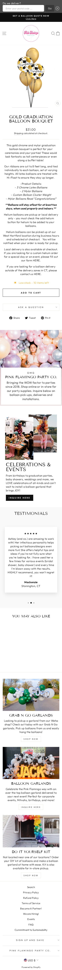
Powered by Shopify (31, 967)
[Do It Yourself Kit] (31, 831)
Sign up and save (30, 940)
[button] (56, 8)
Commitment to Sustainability (31, 929)
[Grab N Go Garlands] (31, 695)
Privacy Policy (31, 892)
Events (31, 919)
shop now (31, 739)
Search (31, 887)
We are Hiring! (31, 913)
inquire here (31, 807)
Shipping (18, 133)
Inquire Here (19, 497)
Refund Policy (31, 897)
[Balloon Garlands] (31, 763)
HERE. (37, 260)
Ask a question (31, 307)
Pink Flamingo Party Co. (30, 950)
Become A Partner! (31, 908)
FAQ (30, 924)
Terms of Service (31, 903)
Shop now (31, 875)
